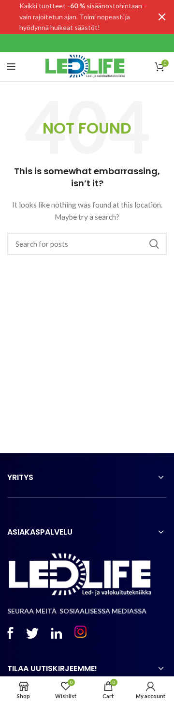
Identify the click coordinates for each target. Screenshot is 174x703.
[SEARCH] (154, 244)
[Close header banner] (162, 17)
